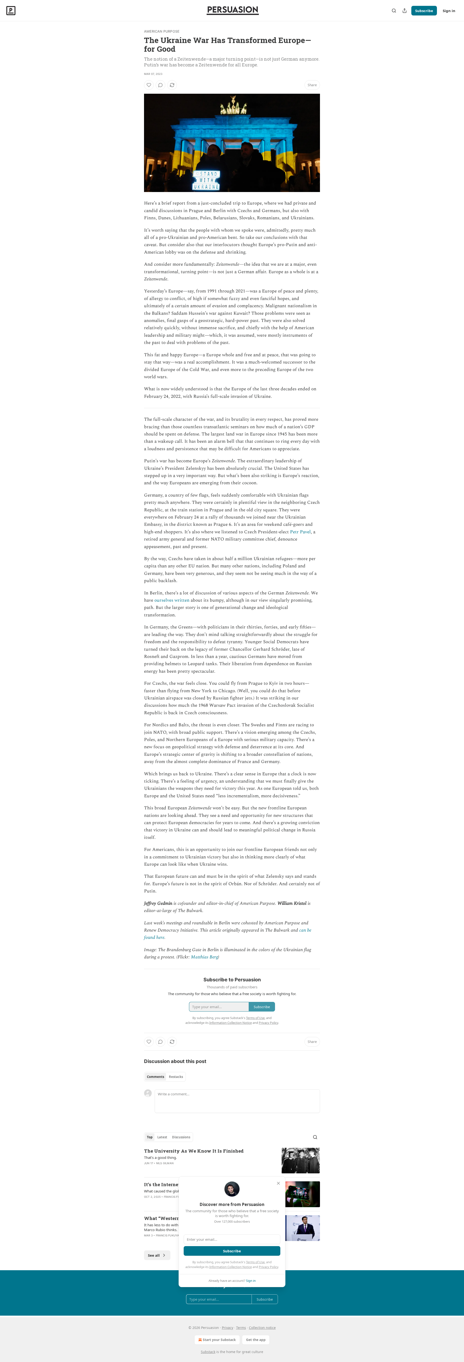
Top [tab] (149, 1137)
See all (154, 1255)
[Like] (149, 85)
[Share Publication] (404, 10)
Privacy (227, 1327)
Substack (208, 1351)
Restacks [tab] (176, 1077)
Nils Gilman (165, 1163)
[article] (232, 1161)
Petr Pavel (300, 531)
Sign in (449, 10)
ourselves (163, 600)
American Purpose (161, 31)
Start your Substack (219, 1339)
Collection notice (262, 1327)
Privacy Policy (268, 1267)
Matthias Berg (204, 957)
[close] (278, 1183)
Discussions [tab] (181, 1137)
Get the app (256, 1339)
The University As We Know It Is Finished (194, 1151)
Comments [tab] (155, 1077)
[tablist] (165, 1077)
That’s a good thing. (160, 1157)
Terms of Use (255, 1262)
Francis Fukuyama (178, 1196)
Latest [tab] (162, 1137)
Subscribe (424, 10)
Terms (241, 1327)
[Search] (394, 10)
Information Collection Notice (230, 1267)
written (181, 600)
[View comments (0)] (160, 85)
